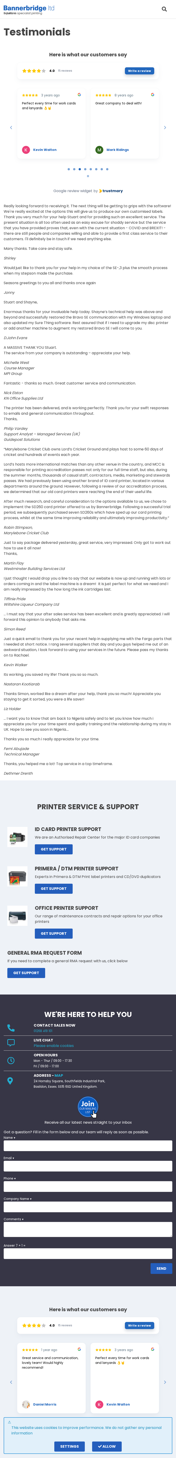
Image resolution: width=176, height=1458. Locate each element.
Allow (109, 1446)
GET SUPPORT (54, 849)
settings (69, 1446)
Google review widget (72, 190)
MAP (59, 1075)
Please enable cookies (54, 1045)
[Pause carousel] (88, 176)
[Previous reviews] (11, 127)
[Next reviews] (164, 127)
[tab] (69, 169)
